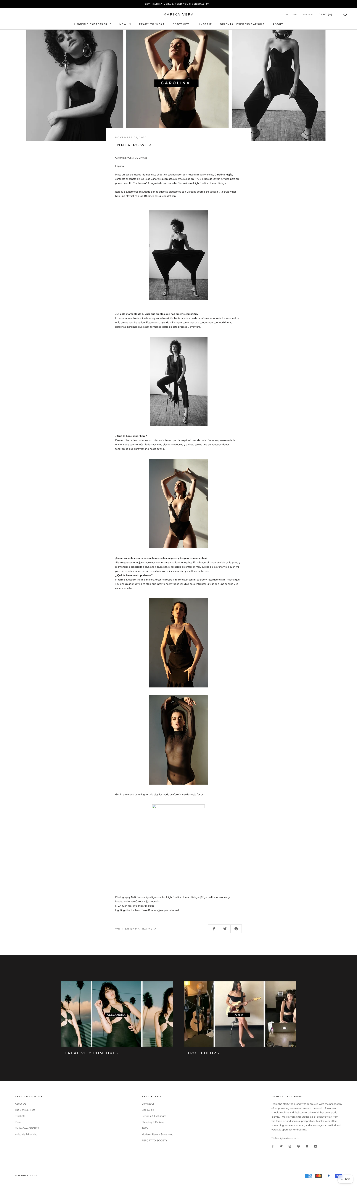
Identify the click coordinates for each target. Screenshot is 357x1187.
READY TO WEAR (152, 24)
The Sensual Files (25, 1110)
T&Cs (145, 1128)
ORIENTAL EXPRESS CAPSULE (242, 24)
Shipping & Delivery (153, 1122)
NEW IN (125, 24)
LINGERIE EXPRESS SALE (93, 24)
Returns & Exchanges (154, 1116)
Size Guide (148, 1110)
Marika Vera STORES (27, 1128)
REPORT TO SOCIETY (154, 1140)
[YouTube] (307, 1146)
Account (292, 14)
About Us (20, 1104)
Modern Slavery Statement (157, 1134)
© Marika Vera (26, 1175)
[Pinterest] (298, 1146)
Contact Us (148, 1104)
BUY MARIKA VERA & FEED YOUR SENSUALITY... (178, 4)
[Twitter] (281, 1146)
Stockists (20, 1116)
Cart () (325, 14)
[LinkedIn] (315, 1146)
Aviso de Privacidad (26, 1134)
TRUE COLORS (203, 1053)
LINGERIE (204, 24)
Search (308, 14)
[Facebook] (272, 1146)
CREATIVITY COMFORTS (91, 1053)
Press (18, 1122)
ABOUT (278, 24)
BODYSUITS (181, 24)
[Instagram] (290, 1146)
